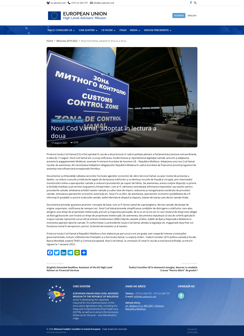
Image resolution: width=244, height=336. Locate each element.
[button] (195, 2)
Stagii (123, 30)
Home (50, 40)
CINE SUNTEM (87, 30)
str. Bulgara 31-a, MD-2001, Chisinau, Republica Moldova (144, 307)
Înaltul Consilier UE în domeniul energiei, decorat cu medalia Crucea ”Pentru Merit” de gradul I (163, 269)
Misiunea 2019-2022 (67, 40)
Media (133, 30)
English (192, 15)
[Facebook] (191, 3)
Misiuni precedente (156, 30)
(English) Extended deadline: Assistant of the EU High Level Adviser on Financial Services (79, 269)
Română (179, 15)
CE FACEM (107, 30)
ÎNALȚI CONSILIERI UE (60, 30)
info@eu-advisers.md (145, 296)
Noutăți (79, 120)
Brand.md (62, 332)
